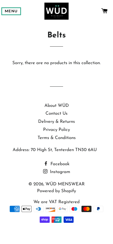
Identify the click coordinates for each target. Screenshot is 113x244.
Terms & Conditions (57, 138)
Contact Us (56, 113)
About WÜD (56, 105)
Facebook (59, 164)
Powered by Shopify (56, 191)
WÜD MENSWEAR (65, 184)
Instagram (59, 172)
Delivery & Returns (56, 121)
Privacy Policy (56, 129)
